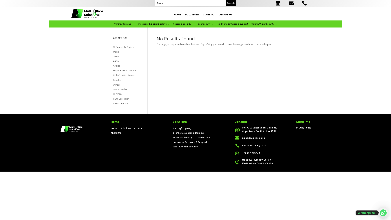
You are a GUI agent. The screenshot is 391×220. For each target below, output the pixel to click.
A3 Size (116, 65)
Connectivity (203, 24)
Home (177, 14)
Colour (116, 56)
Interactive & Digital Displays (152, 24)
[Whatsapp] (383, 212)
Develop (117, 80)
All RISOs (117, 94)
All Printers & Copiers (123, 47)
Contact (209, 14)
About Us (225, 14)
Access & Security (182, 24)
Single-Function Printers (124, 70)
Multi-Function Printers (124, 75)
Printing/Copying (122, 24)
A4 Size (116, 61)
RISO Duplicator (121, 98)
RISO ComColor (121, 103)
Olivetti (116, 84)
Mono (116, 51)
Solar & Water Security (262, 24)
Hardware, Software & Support (232, 24)
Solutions (192, 14)
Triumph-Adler (120, 89)
